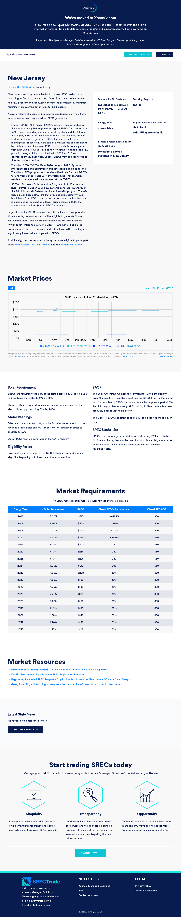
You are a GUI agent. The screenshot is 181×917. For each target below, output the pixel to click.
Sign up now (89, 853)
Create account (136, 54)
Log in (163, 54)
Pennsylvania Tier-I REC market (32, 244)
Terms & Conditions (146, 890)
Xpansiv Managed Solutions (94, 885)
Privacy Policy (143, 885)
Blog (81, 890)
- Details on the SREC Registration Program (47, 674)
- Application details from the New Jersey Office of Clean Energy (70, 679)
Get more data (166, 356)
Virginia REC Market (71, 244)
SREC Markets (25, 87)
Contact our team (88, 895)
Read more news (23, 729)
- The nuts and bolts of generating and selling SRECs (59, 669)
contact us (18, 356)
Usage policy (127, 356)
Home (11, 87)
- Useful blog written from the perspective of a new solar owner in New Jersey (66, 684)
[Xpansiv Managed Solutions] (21, 53)
